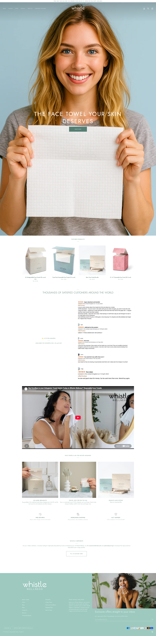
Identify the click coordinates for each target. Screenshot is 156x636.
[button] (35, 279)
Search (21, 632)
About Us (24, 613)
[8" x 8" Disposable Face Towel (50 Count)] (120, 260)
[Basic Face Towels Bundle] (92, 260)
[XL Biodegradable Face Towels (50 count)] (35, 260)
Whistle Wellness (9, 632)
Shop (23, 605)
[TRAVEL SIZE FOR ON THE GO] (78, 480)
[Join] (151, 619)
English (6, 628)
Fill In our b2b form (76, 553)
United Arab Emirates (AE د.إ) (22, 628)
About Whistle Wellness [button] (76, 599)
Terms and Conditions (50, 605)
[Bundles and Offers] (116, 480)
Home (23, 602)
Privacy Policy (48, 602)
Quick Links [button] (25, 599)
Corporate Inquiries (26, 615)
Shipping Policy (49, 607)
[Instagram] (152, 632)
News (23, 607)
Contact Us (24, 610)
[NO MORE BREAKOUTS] (40, 480)
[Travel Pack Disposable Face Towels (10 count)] (63, 260)
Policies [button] (47, 599)
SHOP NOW (78, 129)
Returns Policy (48, 610)
